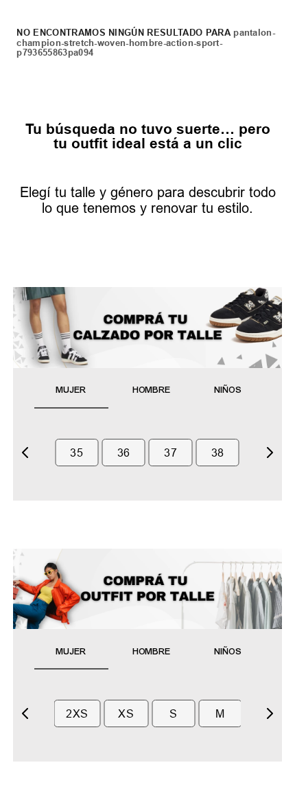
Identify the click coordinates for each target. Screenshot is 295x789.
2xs (77, 713)
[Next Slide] (269, 452)
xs (126, 713)
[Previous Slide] (25, 452)
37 (170, 452)
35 (76, 452)
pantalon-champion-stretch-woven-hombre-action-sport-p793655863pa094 (145, 42)
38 (217, 452)
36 (123, 452)
